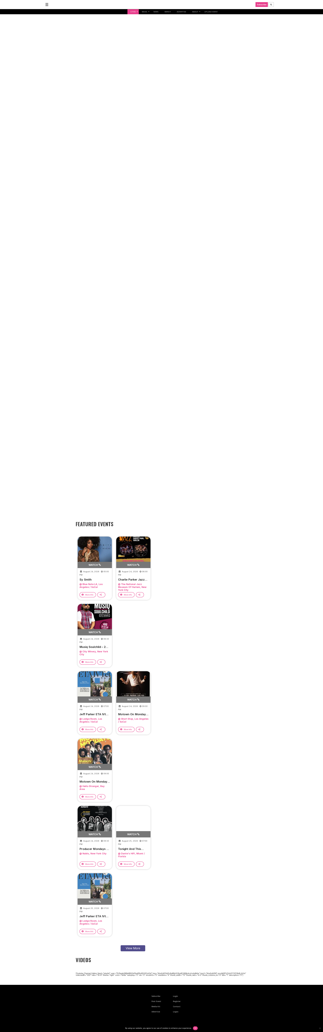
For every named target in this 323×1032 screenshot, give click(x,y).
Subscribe (261, 4)
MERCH (168, 11)
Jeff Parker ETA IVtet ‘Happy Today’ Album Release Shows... (94, 714)
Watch (94, 564)
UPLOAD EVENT (211, 11)
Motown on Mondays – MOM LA (132, 714)
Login (175, 996)
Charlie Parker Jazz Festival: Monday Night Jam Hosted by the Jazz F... (132, 579)
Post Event (156, 1001)
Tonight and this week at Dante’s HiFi (132, 849)
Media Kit (156, 1006)
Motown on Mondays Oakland (94, 781)
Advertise (156, 1011)
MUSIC (144, 11)
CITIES (133, 11)
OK (195, 1028)
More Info (89, 595)
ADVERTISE (181, 11)
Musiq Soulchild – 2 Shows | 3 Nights (92, 647)
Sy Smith (85, 579)
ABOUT (195, 11)
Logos (175, 1011)
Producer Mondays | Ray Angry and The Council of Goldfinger (94, 849)
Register (177, 1001)
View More (133, 948)
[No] (320, 1028)
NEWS (155, 11)
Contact (176, 1006)
